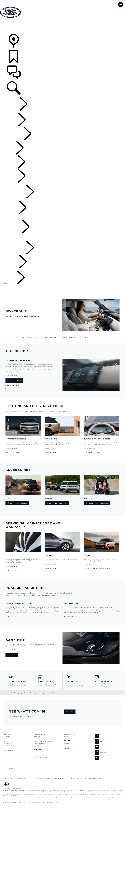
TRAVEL (66, 736)
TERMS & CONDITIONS (45, 778)
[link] (62, 26)
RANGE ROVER (7, 734)
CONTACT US (63, 778)
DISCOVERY (7, 736)
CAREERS (66, 743)
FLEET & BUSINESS (8, 743)
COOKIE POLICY (27, 778)
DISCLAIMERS (55, 778)
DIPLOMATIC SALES (9, 745)
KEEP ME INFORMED (39, 743)
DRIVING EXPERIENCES (70, 734)
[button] (62, 1)
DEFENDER (6, 739)
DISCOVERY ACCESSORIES (41, 757)
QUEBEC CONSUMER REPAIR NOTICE (93, 778)
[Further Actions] (120, 4)
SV (4, 741)
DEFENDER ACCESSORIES (40, 755)
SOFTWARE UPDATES (39, 739)
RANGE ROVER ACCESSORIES (41, 752)
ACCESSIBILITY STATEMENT (76, 778)
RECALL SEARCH (38, 745)
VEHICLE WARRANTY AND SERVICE (43, 741)
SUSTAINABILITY (68, 748)
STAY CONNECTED (8, 750)
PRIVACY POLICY (17, 778)
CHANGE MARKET (7, 778)
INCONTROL (37, 736)
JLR (65, 746)
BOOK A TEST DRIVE (9, 748)
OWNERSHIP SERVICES (40, 734)
